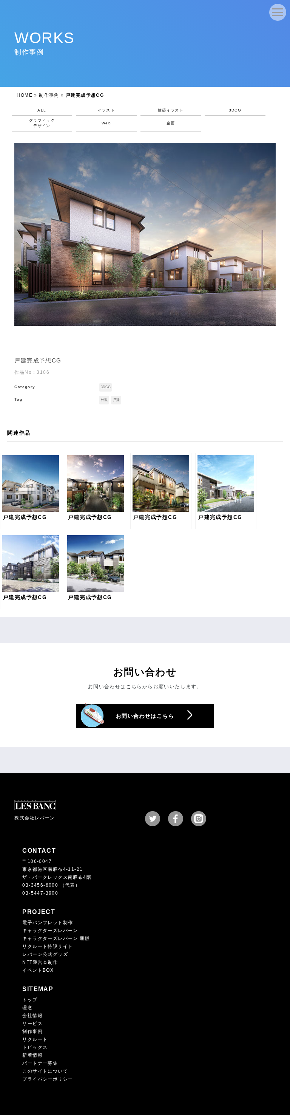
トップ (29, 999)
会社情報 (32, 1015)
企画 (171, 123)
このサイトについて (45, 1071)
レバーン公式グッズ (45, 954)
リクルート (35, 1039)
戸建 (116, 400)
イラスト (106, 110)
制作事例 (49, 95)
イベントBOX (38, 970)
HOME (24, 95)
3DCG (235, 110)
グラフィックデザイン (42, 123)
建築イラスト (171, 110)
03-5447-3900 (40, 893)
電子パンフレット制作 (47, 922)
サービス (32, 1023)
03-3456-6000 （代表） (51, 885)
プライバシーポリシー (47, 1079)
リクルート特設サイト (47, 946)
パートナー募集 (40, 1063)
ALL (41, 110)
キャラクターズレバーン (50, 930)
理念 (27, 1007)
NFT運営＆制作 (40, 962)
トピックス (35, 1047)
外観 (104, 400)
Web (106, 123)
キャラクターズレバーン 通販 (56, 938)
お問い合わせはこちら (145, 716)
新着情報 (32, 1055)
